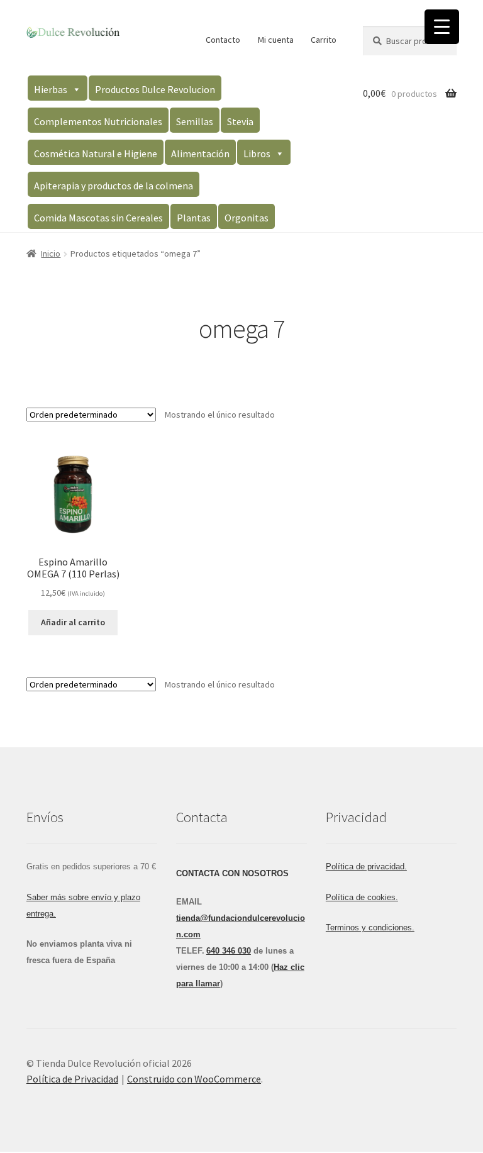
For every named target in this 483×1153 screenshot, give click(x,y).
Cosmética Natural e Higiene (95, 153)
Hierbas (50, 89)
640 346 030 (228, 950)
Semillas (194, 121)
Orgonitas (247, 217)
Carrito (323, 39)
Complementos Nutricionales (98, 121)
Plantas (194, 217)
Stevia (240, 121)
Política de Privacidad (72, 1078)
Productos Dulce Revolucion (155, 89)
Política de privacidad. (366, 866)
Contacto (223, 39)
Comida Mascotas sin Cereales (98, 217)
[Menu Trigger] (442, 26)
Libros (256, 153)
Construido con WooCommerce (194, 1078)
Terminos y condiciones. (370, 927)
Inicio (50, 253)
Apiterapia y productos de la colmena (113, 185)
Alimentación (200, 153)
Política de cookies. (362, 897)
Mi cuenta (276, 39)
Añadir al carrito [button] (73, 622)
